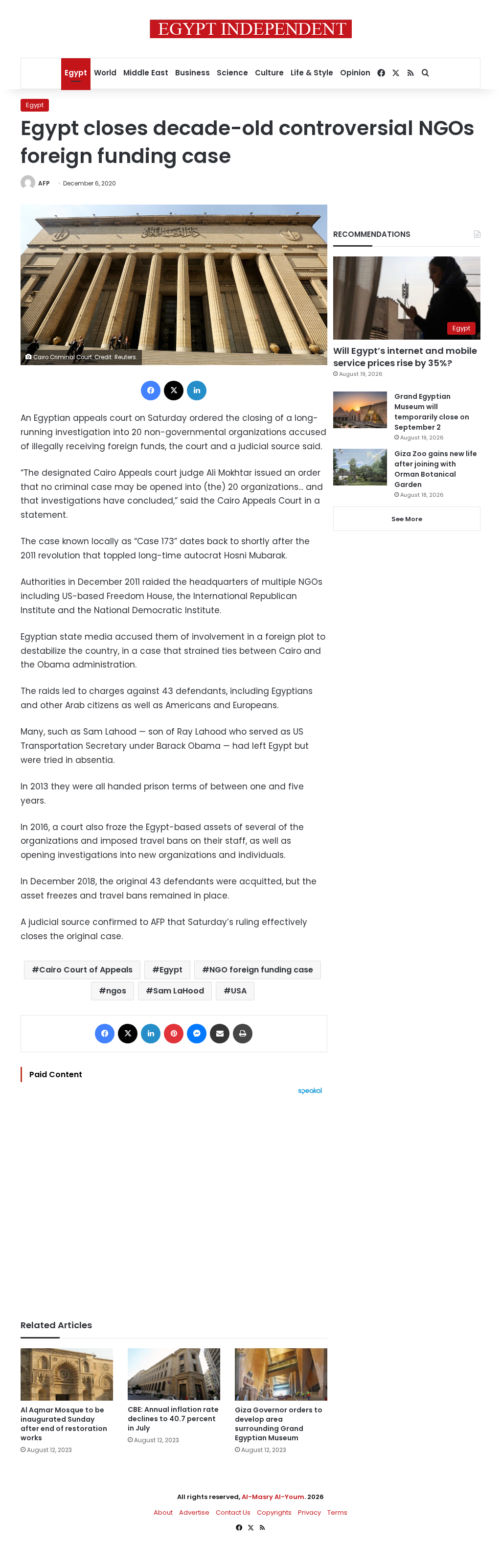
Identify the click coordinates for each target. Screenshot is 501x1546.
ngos (116, 990)
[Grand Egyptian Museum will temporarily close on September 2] (360, 410)
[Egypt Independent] (251, 29)
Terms (337, 1512)
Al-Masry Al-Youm (273, 1496)
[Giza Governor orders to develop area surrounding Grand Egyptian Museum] (281, 1374)
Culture (269, 73)
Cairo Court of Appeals (86, 969)
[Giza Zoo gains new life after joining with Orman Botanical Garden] (360, 467)
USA (239, 990)
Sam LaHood (178, 990)
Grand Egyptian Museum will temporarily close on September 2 (431, 412)
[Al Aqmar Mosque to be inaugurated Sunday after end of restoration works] (67, 1374)
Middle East (145, 73)
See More (406, 519)
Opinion (355, 73)
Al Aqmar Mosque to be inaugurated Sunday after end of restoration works (64, 1424)
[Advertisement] (174, 1202)
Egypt (76, 73)
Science (232, 73)
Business (192, 73)
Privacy (309, 1512)
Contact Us (233, 1512)
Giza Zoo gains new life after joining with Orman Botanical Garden (435, 469)
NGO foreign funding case (261, 969)
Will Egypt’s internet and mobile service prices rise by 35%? (405, 357)
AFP (44, 183)
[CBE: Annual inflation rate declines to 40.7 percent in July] (174, 1374)
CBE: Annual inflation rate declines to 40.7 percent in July (173, 1419)
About (163, 1512)
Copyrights (274, 1512)
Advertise (194, 1512)
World (105, 73)
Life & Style (312, 73)
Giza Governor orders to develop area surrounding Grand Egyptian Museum (278, 1424)
